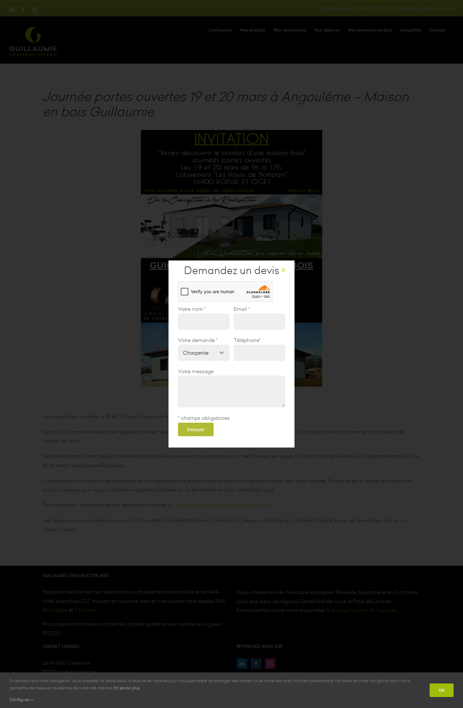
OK (441, 690)
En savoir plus (127, 688)
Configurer (20, 699)
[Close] (283, 270)
